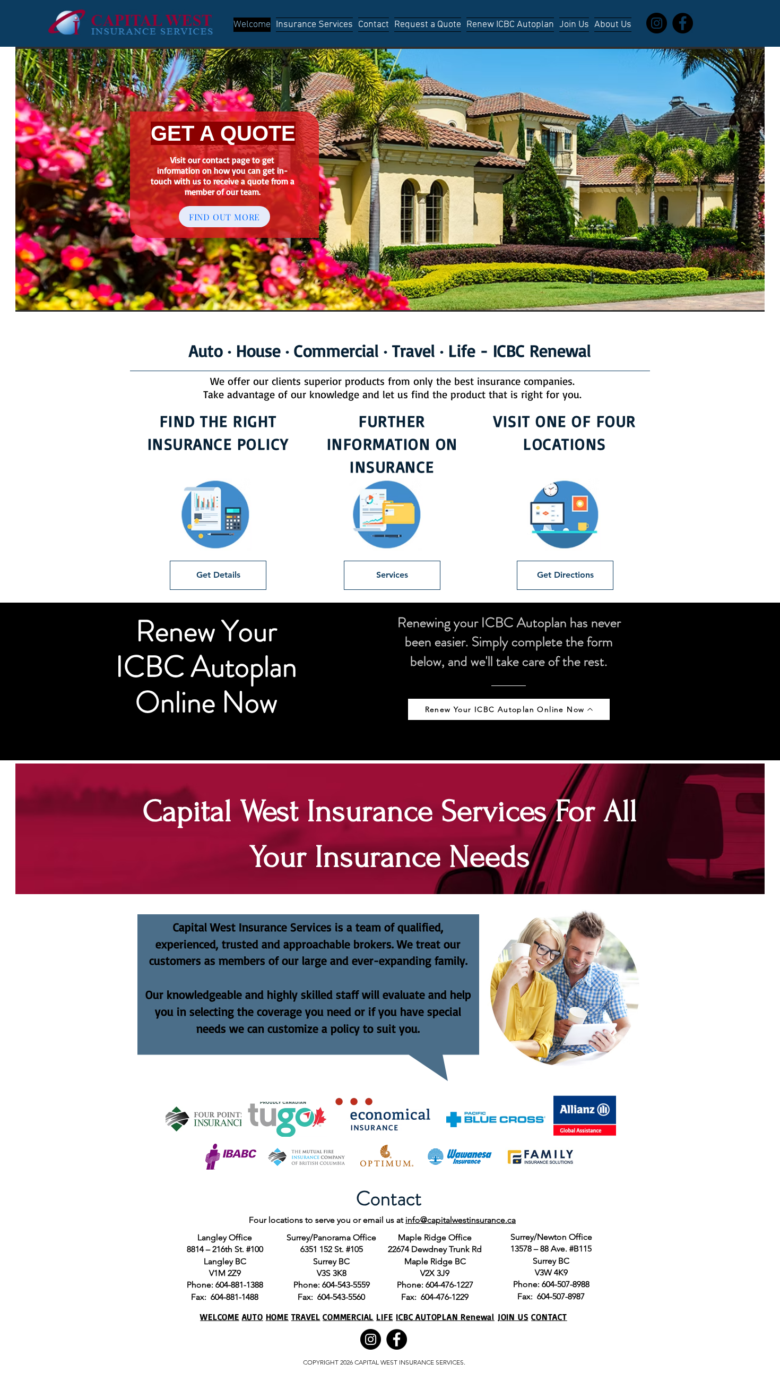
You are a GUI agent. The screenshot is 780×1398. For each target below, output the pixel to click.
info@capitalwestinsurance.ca (460, 1220)
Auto (206, 350)
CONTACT (549, 1316)
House (258, 350)
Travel (413, 350)
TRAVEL (305, 1316)
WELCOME (219, 1316)
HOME (277, 1316)
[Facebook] (682, 23)
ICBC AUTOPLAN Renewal (445, 1316)
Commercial (336, 350)
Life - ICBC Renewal (519, 350)
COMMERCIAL (348, 1316)
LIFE (384, 1316)
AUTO (252, 1316)
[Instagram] (656, 23)
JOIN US (513, 1316)
